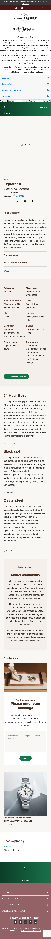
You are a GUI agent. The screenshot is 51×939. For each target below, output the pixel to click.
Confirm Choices (28, 101)
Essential (6, 78)
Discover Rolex (11, 850)
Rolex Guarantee (12, 213)
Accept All (47, 101)
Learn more (8, 824)
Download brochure (17, 376)
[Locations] (10, 8)
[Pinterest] (25, 922)
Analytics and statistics (11, 90)
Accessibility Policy (31, 931)
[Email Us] (22, 8)
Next (25, 758)
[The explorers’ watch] (25, 793)
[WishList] (35, 8)
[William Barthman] (25, 17)
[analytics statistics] (48, 90)
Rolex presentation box (15, 262)
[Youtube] (30, 922)
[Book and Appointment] (16, 8)
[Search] (48, 8)
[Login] (28, 8)
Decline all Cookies (7, 101)
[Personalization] (48, 83)
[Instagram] (20, 922)
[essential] (48, 77)
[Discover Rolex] (10, 846)
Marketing (6, 96)
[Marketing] (48, 96)
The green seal (11, 255)
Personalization (8, 84)
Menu (42, 107)
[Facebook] (15, 922)
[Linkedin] (35, 922)
